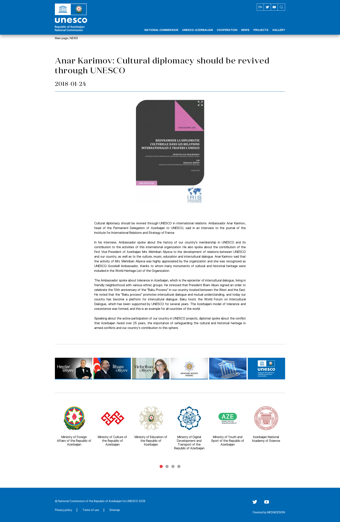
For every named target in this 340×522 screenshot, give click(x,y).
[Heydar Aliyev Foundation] (189, 368)
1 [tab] (161, 466)
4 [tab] (178, 466)
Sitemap (114, 510)
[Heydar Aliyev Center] (73, 368)
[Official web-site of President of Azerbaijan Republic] (112, 368)
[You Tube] (266, 503)
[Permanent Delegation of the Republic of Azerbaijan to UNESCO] (266, 368)
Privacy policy (63, 510)
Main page (61, 38)
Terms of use (90, 510)
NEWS (74, 38)
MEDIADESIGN (276, 512)
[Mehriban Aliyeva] (150, 368)
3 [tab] (173, 466)
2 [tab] (167, 466)
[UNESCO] (228, 368)
